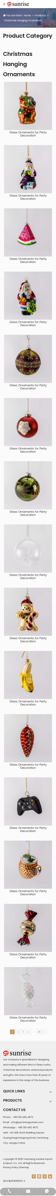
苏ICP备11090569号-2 (14, 1181)
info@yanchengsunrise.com (27, 1122)
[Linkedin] (39, 1176)
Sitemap (24, 1167)
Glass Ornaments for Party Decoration (28, 134)
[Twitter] (45, 1176)
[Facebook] (34, 1176)
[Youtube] (50, 1176)
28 (39, 1031)
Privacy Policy (10, 1167)
